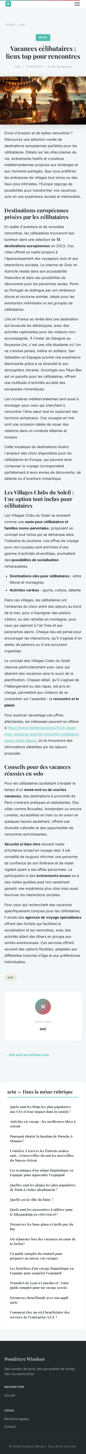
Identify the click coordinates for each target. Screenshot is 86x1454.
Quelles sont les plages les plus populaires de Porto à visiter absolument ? (42, 1187)
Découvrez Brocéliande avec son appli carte (39, 1299)
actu (22, 24)
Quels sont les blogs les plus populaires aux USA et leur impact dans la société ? (40, 1109)
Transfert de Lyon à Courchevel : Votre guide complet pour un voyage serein (39, 1285)
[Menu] (77, 3)
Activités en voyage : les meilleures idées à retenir (43, 1123)
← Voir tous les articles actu (26, 1055)
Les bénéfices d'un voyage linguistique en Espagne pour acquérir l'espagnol (42, 1270)
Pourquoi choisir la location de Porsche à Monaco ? (41, 1138)
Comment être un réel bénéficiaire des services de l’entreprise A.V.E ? (40, 1314)
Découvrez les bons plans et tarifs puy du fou (41, 1226)
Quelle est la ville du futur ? (31, 1199)
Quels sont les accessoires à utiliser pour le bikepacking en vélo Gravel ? (41, 1211)
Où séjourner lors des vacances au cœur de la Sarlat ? (43, 1241)
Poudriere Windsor (24, 1359)
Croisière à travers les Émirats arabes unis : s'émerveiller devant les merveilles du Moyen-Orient (42, 1155)
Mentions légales (16, 1419)
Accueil (10, 24)
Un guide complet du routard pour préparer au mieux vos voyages (36, 1255)
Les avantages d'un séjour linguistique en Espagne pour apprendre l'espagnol (41, 1172)
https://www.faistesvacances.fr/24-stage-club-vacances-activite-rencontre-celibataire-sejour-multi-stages (42, 734)
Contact (10, 1426)
